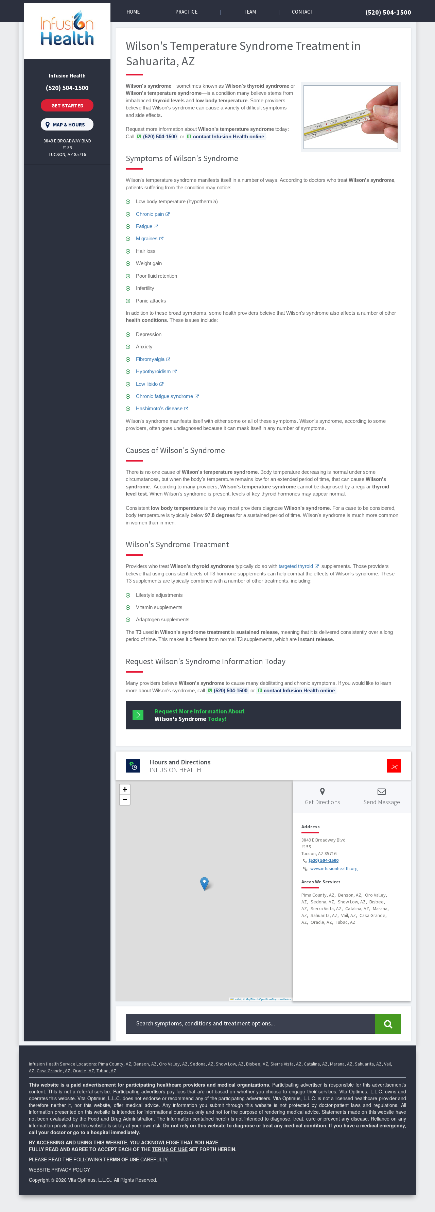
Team (250, 11)
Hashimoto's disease (159, 408)
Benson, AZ (145, 1064)
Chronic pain (150, 214)
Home (133, 11)
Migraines (147, 238)
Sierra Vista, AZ (286, 1064)
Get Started (67, 105)
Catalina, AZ (316, 1064)
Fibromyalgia (150, 359)
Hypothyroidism (153, 371)
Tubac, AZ (106, 1071)
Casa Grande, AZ (53, 1071)
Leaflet (237, 999)
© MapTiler (249, 999)
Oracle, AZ (83, 1071)
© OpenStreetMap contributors (274, 999)
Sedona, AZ (201, 1064)
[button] (204, 884)
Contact (302, 11)
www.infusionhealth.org (334, 869)
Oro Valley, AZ (173, 1064)
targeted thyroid (296, 566)
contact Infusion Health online (228, 136)
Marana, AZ (341, 1064)
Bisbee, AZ (257, 1064)
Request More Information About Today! (200, 715)
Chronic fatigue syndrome (164, 396)
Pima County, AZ (114, 1064)
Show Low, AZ (230, 1064)
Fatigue (144, 226)
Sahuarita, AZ (368, 1064)
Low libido (147, 384)
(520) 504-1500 (388, 12)
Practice (186, 11)
